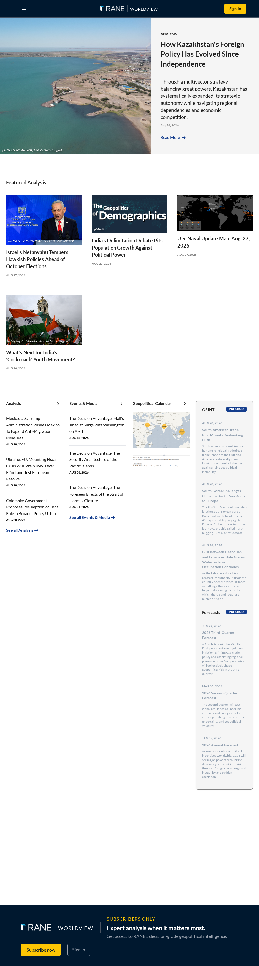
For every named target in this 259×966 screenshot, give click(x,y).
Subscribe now (41, 950)
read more (174, 137)
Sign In (235, 8)
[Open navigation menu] (25, 8)
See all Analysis (19, 530)
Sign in (78, 949)
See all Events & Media (89, 517)
